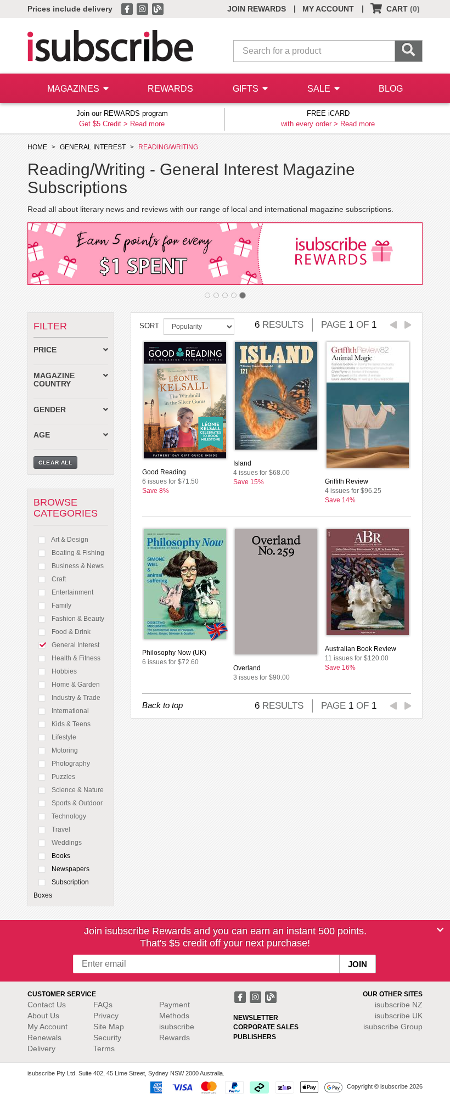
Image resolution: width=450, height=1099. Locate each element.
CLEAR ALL (55, 462)
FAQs (103, 1004)
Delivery (41, 1048)
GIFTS (247, 88)
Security (107, 1037)
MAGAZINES (74, 88)
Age (41, 435)
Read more (147, 124)
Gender (49, 410)
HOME (37, 147)
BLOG (391, 88)
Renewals (44, 1037)
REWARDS (170, 88)
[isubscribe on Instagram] (143, 8)
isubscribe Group (393, 1026)
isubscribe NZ (399, 1004)
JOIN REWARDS (256, 8)
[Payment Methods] (244, 1087)
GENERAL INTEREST (93, 147)
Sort (149, 326)
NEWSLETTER (255, 1018)
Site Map (108, 1026)
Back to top (162, 705)
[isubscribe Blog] (157, 8)
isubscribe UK (399, 1015)
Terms (104, 1048)
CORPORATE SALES (266, 1027)
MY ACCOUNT (328, 8)
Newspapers (69, 869)
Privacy (106, 1015)
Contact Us (46, 1004)
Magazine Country (54, 380)
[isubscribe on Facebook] (128, 8)
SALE (320, 88)
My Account (47, 1026)
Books (60, 856)
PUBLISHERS (254, 1037)
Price (45, 350)
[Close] (440, 930)
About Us (43, 1015)
